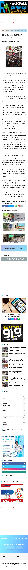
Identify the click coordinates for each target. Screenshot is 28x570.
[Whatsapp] (18, 319)
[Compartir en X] (11, 206)
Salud (4, 419)
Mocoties (4, 408)
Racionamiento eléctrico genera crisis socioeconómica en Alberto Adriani (15, 259)
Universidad (5, 424)
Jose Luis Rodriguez (19, 566)
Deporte (4, 398)
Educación (5, 403)
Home (3, 30)
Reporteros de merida (9, 247)
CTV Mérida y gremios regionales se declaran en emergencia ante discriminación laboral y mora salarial (17, 378)
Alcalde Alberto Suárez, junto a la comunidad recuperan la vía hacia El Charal (19, 243)
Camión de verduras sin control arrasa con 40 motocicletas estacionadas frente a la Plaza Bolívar (17, 349)
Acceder (3, 556)
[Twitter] (12, 319)
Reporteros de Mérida (13, 563)
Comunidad (5, 396)
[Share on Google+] (19, 206)
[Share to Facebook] (5, 206)
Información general (10, 30)
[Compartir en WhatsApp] (16, 206)
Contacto (17, 556)
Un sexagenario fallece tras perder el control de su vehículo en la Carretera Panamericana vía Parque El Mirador (17, 355)
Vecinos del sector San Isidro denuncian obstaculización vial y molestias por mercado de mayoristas (17, 373)
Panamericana (5, 412)
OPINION (4, 410)
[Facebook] (9, 319)
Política (4, 417)
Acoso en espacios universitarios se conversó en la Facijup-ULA (19, 232)
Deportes (4, 400)
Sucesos (4, 422)
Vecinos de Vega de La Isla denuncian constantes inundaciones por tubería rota (8, 243)
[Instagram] (15, 319)
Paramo (4, 415)
